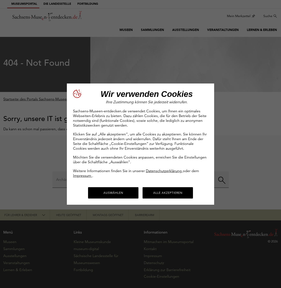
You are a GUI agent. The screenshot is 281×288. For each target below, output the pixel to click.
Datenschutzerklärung (164, 170)
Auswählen (113, 193)
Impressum (82, 175)
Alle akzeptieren (167, 193)
